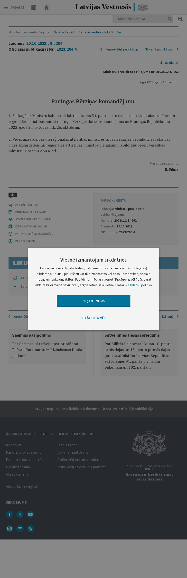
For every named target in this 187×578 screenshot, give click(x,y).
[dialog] (93, 289)
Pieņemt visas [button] (93, 301)
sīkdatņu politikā (140, 285)
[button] (93, 318)
